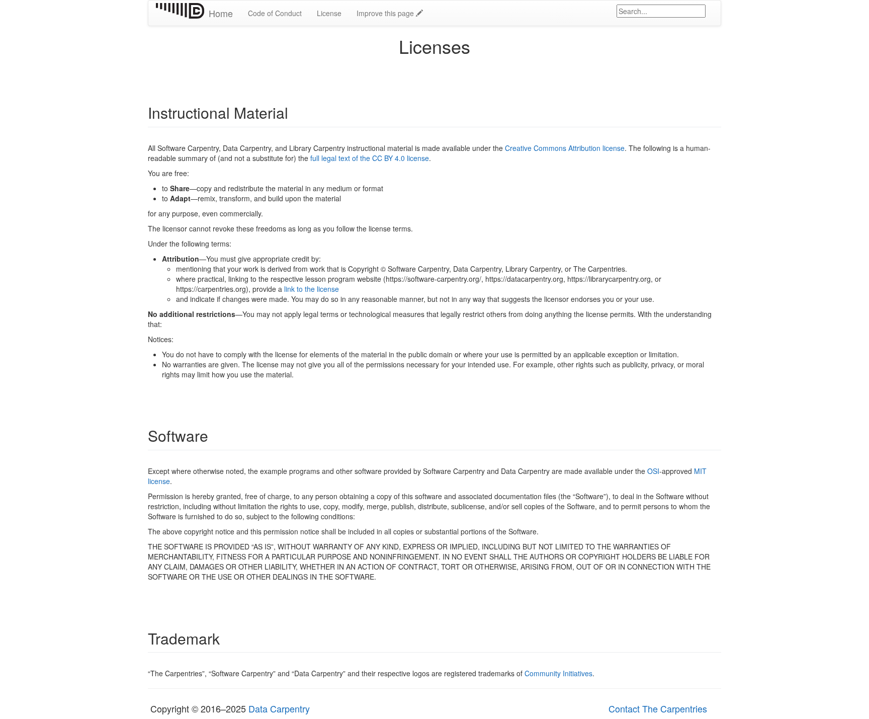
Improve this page (386, 13)
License (329, 13)
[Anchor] (295, 112)
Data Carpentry (279, 708)
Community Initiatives (558, 673)
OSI (653, 471)
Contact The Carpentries (658, 708)
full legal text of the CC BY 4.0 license (369, 158)
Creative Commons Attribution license (565, 148)
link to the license (311, 289)
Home (221, 13)
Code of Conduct (275, 13)
